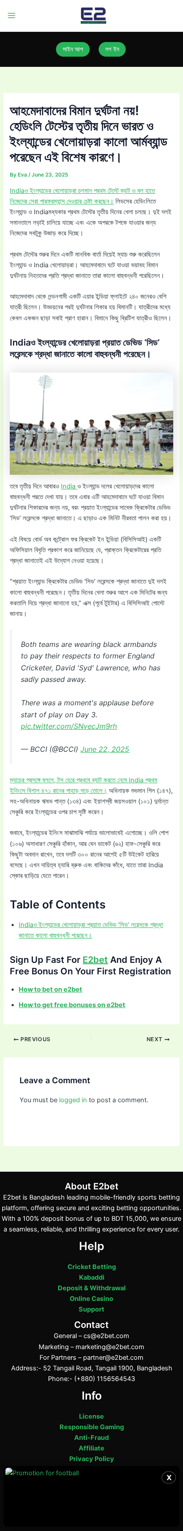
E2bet (95, 959)
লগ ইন (112, 49)
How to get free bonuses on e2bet (72, 1005)
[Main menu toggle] (11, 16)
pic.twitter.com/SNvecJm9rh (69, 726)
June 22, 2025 (104, 749)
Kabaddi (91, 1277)
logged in (73, 1100)
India (69, 486)
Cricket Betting (92, 1267)
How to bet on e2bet (50, 989)
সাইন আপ (73, 49)
